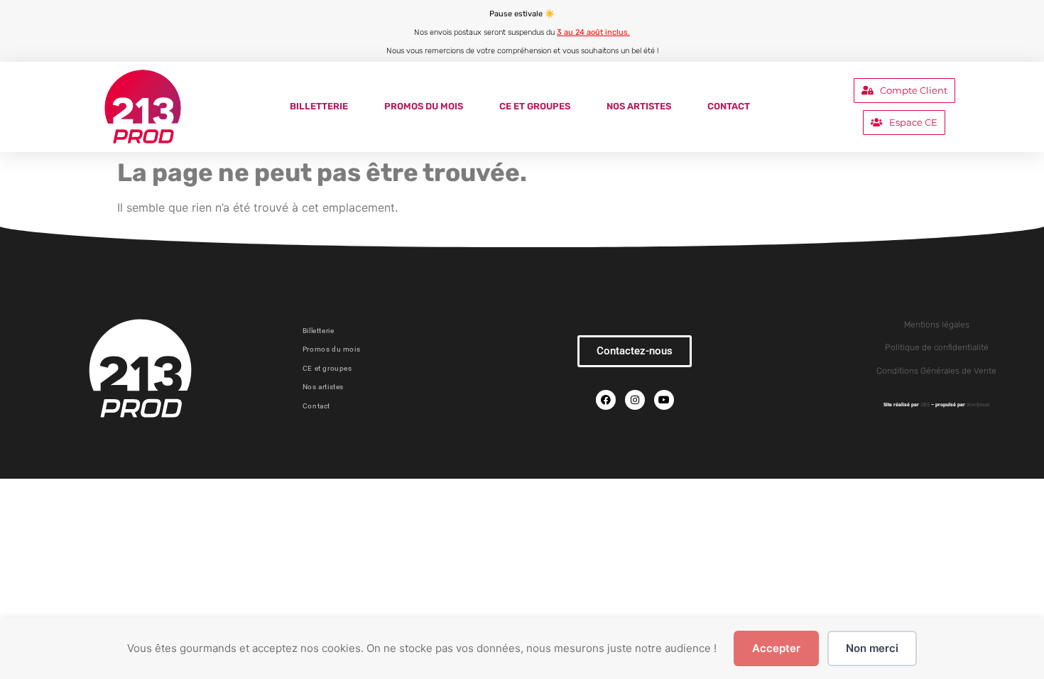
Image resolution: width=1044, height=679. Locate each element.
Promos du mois (423, 106)
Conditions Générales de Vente (936, 371)
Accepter (776, 648)
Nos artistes (639, 106)
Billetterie (319, 106)
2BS (925, 404)
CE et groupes (534, 106)
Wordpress (978, 404)
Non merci (872, 648)
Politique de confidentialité (937, 347)
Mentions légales (936, 325)
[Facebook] (606, 400)
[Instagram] (635, 400)
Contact (728, 106)
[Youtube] (664, 400)
